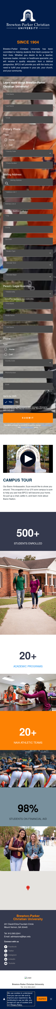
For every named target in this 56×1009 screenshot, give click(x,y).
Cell (11, 145)
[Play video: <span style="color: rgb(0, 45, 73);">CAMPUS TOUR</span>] (28, 459)
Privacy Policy (46, 425)
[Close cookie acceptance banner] (51, 999)
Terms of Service (27, 427)
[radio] (8, 402)
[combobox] (28, 154)
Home (11, 140)
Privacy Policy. (16, 1004)
